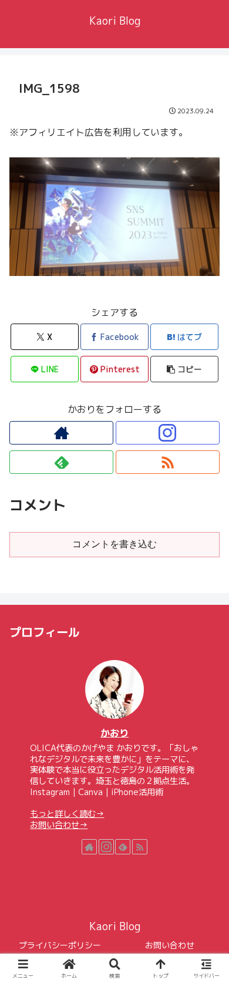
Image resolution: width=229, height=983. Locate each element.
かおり (114, 732)
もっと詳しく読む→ (67, 814)
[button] (184, 369)
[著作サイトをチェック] (61, 433)
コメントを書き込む (114, 544)
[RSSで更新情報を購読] (168, 462)
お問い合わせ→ (58, 825)
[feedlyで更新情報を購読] (61, 462)
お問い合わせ (169, 945)
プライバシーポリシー (60, 945)
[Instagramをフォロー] (168, 433)
